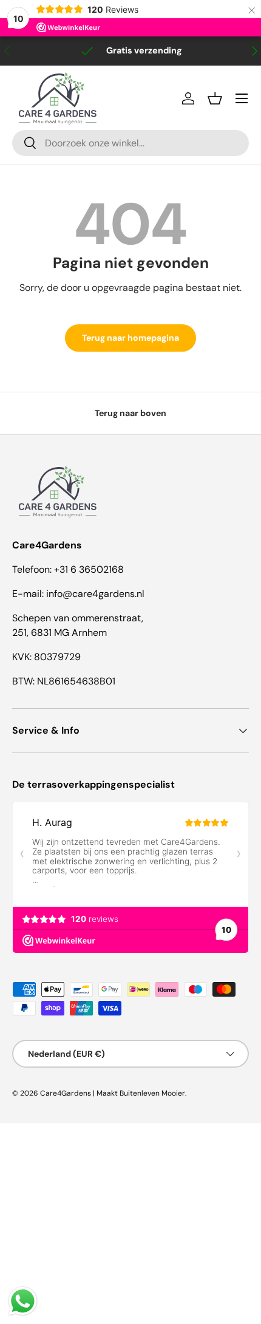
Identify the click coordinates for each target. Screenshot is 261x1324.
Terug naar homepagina (130, 337)
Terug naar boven (130, 413)
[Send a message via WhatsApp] (22, 1301)
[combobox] (130, 143)
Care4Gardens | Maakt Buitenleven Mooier (112, 1093)
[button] (215, 98)
